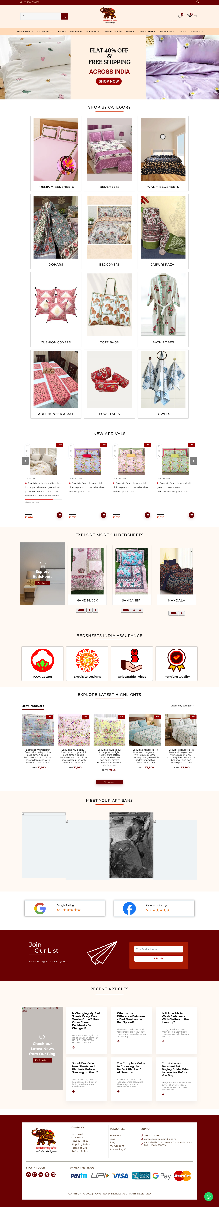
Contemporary (33, 478)
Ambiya (99, 600)
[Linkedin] (53, 1174)
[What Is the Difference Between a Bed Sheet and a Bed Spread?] (131, 1030)
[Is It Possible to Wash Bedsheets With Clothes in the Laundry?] (176, 1030)
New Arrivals (25, 31)
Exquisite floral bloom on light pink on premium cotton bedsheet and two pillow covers (44, 487)
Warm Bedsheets (163, 186)
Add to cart (61, 515)
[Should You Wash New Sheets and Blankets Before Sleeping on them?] (86, 1079)
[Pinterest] (47, 1174)
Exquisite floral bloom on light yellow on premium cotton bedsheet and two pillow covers (174, 487)
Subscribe (158, 958)
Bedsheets (43, 31)
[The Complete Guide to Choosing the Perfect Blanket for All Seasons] (131, 1079)
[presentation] (25, 461)
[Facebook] (28, 1174)
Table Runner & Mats (55, 414)
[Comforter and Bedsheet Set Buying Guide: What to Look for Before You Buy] (176, 1079)
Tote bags (109, 342)
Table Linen (146, 31)
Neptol (144, 600)
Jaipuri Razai (163, 264)
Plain (176, 600)
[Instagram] (34, 1174)
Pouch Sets (109, 414)
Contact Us (196, 31)
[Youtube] (40, 1174)
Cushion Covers (113, 31)
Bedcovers (75, 31)
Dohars (61, 31)
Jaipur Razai (93, 31)
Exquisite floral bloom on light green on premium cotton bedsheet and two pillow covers (87, 487)
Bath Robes (167, 31)
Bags (129, 31)
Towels (181, 31)
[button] (79, 610)
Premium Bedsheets (55, 186)
